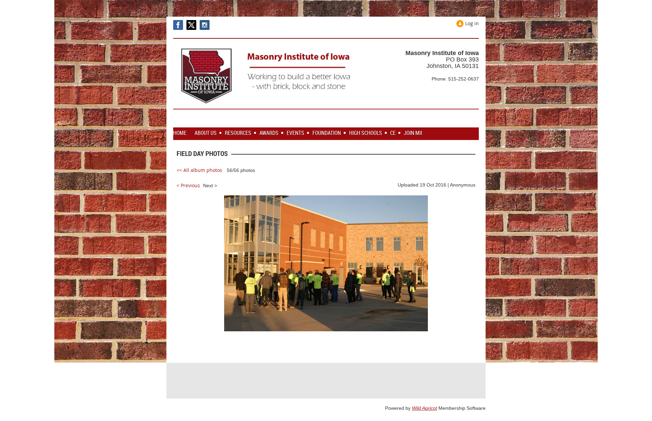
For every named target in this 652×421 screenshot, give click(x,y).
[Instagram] (205, 25)
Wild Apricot (424, 408)
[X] (191, 25)
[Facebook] (178, 25)
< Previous (188, 185)
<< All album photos (199, 170)
